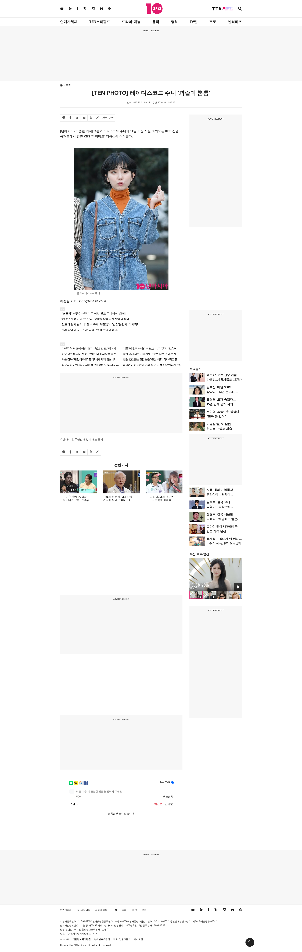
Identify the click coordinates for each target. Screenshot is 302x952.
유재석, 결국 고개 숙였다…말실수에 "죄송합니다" (218, 506)
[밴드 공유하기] (90, 118)
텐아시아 (78, 945)
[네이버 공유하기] (84, 118)
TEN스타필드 (99, 22)
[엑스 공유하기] (77, 118)
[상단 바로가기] (249, 942)
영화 (174, 22)
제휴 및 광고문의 (122, 939)
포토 (212, 22)
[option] (215, 574)
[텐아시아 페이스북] (77, 8)
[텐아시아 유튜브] (61, 8)
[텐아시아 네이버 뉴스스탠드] (101, 8)
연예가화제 (69, 22)
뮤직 (155, 22)
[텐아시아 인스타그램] (93, 8)
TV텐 (193, 22)
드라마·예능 (131, 22)
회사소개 (64, 939)
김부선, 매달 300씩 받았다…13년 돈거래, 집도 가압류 (221, 392)
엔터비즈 (235, 22)
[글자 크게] (104, 118)
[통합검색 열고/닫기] (240, 9)
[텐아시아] (154, 8)
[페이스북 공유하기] (70, 118)
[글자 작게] (111, 118)
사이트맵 (138, 939)
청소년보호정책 (102, 939)
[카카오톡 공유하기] (63, 118)
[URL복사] (97, 118)
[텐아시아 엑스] (85, 8)
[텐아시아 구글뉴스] (109, 8)
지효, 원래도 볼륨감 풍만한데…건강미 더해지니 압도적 (220, 494)
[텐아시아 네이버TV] (70, 8)
